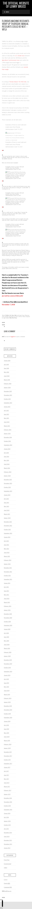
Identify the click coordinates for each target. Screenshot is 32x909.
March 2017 (7, 786)
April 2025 (6, 422)
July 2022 (6, 541)
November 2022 (8, 525)
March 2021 (7, 602)
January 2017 (7, 794)
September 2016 (8, 809)
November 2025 (8, 395)
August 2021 (7, 583)
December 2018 (8, 706)
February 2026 (7, 383)
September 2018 (8, 717)
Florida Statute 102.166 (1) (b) (18, 82)
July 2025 (6, 410)
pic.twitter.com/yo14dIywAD (12, 296)
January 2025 (7, 433)
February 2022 (7, 560)
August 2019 (7, 675)
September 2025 (8, 402)
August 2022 (7, 537)
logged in (13, 336)
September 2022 (8, 533)
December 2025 (8, 391)
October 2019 (7, 667)
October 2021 (7, 575)
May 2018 (6, 733)
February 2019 (7, 698)
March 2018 (7, 740)
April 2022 (6, 552)
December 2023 (8, 479)
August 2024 (7, 449)
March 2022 (7, 556)
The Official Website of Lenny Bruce (16, 4)
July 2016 (6, 817)
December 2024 (8, 437)
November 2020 (8, 617)
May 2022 (6, 548)
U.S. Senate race (19, 55)
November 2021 (8, 571)
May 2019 (6, 686)
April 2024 (6, 464)
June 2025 (6, 414)
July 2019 (6, 679)
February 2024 (7, 472)
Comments (8, 887)
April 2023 (6, 510)
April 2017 (6, 782)
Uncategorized (7, 863)
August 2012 (7, 848)
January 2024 (7, 475)
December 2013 (8, 840)
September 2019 (8, 671)
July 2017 (6, 771)
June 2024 (6, 456)
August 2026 (7, 360)
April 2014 (6, 836)
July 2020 (6, 633)
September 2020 (8, 625)
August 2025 (7, 406)
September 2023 (8, 491)
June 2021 (6, 591)
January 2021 (7, 610)
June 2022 (6, 544)
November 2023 (8, 483)
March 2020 (7, 648)
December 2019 (8, 660)
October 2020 (7, 621)
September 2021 (8, 579)
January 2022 (7, 564)
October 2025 (7, 399)
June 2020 (6, 637)
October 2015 (7, 825)
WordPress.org (7, 891)
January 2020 (7, 656)
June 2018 (6, 729)
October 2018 (7, 713)
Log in (5, 879)
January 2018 (7, 748)
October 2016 (7, 805)
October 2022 (7, 529)
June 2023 (6, 502)
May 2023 (6, 506)
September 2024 (8, 445)
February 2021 (7, 606)
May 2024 (6, 460)
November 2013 (8, 844)
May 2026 (6, 372)
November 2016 (8, 802)
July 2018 (6, 725)
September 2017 (8, 763)
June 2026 (6, 368)
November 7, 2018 (8, 305)
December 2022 (8, 521)
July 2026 (6, 364)
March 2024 (7, 468)
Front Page (6, 860)
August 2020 (7, 629)
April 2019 (6, 690)
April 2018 (6, 736)
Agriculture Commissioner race (10, 60)
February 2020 (7, 652)
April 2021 (6, 598)
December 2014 (8, 832)
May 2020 (6, 640)
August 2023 (7, 495)
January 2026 (7, 387)
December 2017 (8, 752)
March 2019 (7, 694)
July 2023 (6, 498)
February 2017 (7, 790)
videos (5, 867)
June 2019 (6, 683)
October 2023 (7, 487)
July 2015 (6, 828)
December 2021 (8, 567)
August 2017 (7, 767)
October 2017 (7, 759)
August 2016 (7, 813)
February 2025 (7, 429)
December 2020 (8, 614)
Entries (7, 883)
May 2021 (6, 594)
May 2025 (6, 418)
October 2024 (7, 441)
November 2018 (8, 709)
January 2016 (7, 821)
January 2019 (7, 702)
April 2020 (6, 644)
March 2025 (7, 426)
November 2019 (8, 663)
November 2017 (8, 756)
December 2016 (8, 798)
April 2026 (6, 376)
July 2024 (6, 452)
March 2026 (7, 379)
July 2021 (6, 587)
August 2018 (7, 721)
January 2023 (7, 518)
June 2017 (6, 775)
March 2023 (7, 514)
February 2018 (7, 744)
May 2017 (6, 779)
